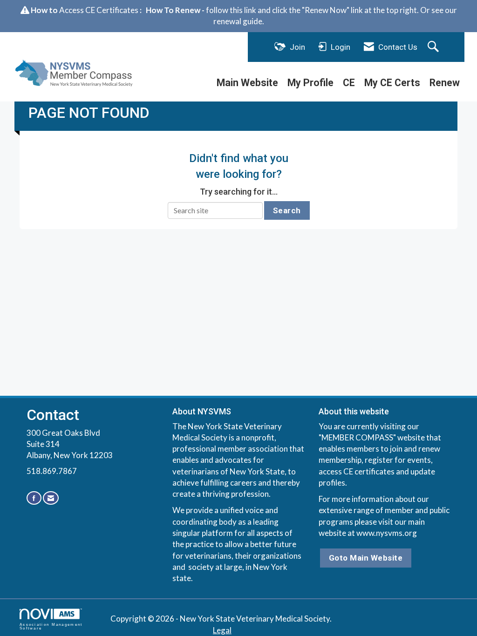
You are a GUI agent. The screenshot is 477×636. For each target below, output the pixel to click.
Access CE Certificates (98, 10)
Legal (222, 630)
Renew (444, 82)
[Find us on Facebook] (34, 498)
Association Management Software (51, 626)
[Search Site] (434, 47)
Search (287, 210)
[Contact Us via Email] (51, 498)
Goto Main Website (366, 557)
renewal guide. (238, 21)
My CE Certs (392, 82)
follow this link (231, 10)
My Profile (310, 82)
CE (349, 82)
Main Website (247, 82)
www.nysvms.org (386, 533)
